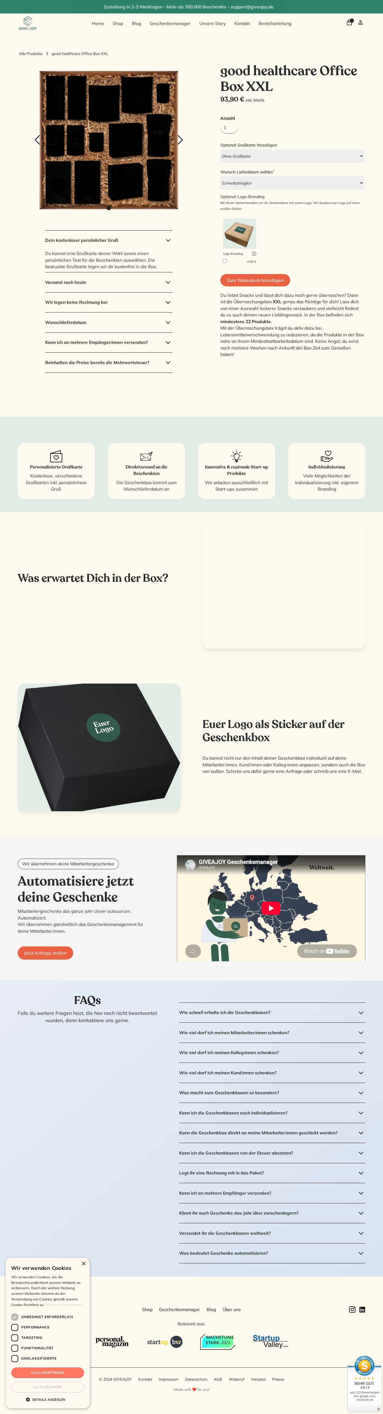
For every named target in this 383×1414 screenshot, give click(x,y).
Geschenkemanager (170, 23)
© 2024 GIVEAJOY (115, 1379)
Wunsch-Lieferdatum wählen (247, 172)
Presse (278, 1379)
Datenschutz (196, 1379)
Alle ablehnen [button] (47, 1387)
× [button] (83, 1264)
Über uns (232, 1309)
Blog (136, 23)
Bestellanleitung (275, 23)
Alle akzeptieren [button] (47, 1373)
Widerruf (236, 1379)
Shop (118, 23)
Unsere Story (212, 23)
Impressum (168, 1379)
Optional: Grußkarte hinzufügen (248, 145)
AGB (218, 1379)
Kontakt (242, 23)
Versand (258, 1379)
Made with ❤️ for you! (191, 1389)
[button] (43, 140)
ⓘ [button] (254, 253)
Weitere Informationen (64, 1305)
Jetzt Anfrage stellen (45, 953)
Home (98, 23)
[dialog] (48, 1333)
